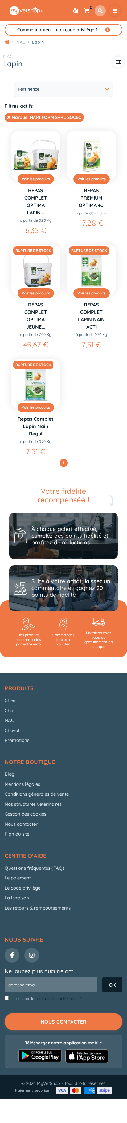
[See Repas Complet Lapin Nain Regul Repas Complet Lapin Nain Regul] (35, 384)
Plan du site (17, 834)
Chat (10, 710)
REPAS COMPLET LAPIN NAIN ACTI (91, 316)
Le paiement (18, 878)
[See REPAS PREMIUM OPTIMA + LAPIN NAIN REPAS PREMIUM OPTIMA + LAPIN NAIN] (91, 155)
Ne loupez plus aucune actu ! (42, 971)
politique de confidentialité (58, 998)
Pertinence (28, 89)
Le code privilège (22, 888)
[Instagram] (31, 955)
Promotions (17, 740)
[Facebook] (12, 955)
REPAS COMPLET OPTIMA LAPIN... (35, 201)
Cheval (12, 730)
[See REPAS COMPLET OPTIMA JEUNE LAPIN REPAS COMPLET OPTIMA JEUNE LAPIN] (35, 269)
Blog (9, 774)
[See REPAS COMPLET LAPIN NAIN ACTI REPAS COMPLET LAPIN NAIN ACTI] (91, 269)
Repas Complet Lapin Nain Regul (36, 426)
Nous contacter (21, 824)
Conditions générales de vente (37, 794)
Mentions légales (22, 784)
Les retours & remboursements (38, 908)
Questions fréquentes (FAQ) (34, 868)
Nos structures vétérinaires (33, 804)
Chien (11, 700)
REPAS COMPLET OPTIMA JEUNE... (35, 316)
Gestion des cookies (25, 814)
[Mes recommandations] (75, 10)
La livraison (17, 898)
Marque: (45, 117)
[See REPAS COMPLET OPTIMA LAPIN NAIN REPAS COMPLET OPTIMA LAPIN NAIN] (35, 155)
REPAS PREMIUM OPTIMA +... (91, 197)
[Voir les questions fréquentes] (107, 29)
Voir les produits (36, 179)
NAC (8, 56)
